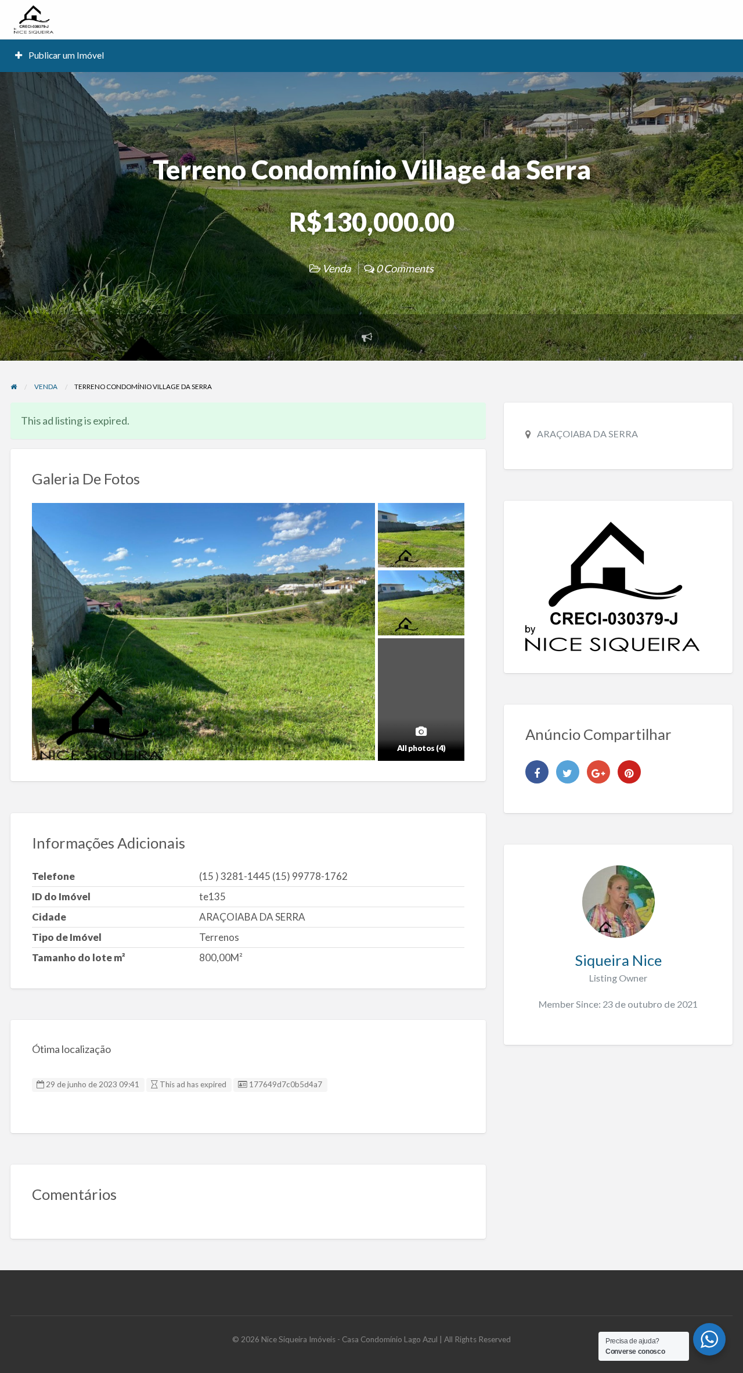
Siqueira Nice (618, 960)
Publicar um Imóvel (65, 55)
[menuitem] (59, 55)
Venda (336, 268)
